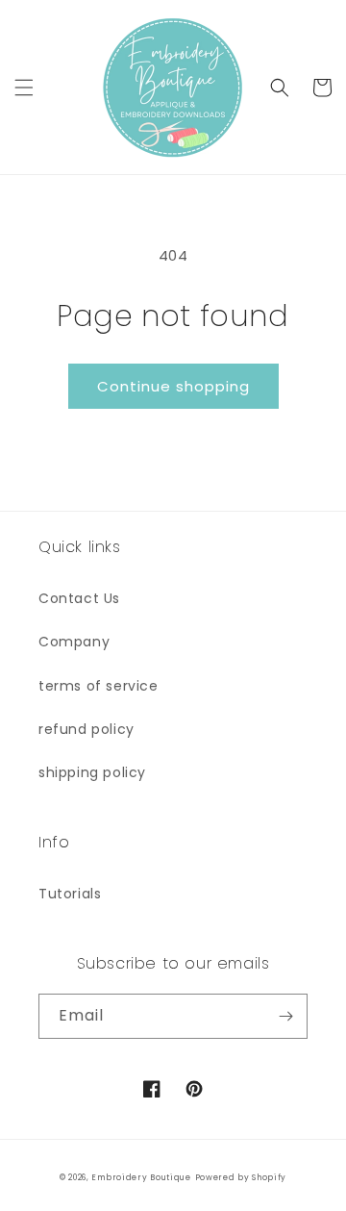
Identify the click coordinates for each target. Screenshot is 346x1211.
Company (74, 641)
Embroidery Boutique (140, 1177)
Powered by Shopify (241, 1177)
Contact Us (79, 598)
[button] (24, 87)
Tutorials (69, 893)
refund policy (86, 729)
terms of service (98, 685)
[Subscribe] (285, 1016)
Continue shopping (173, 386)
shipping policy (92, 772)
